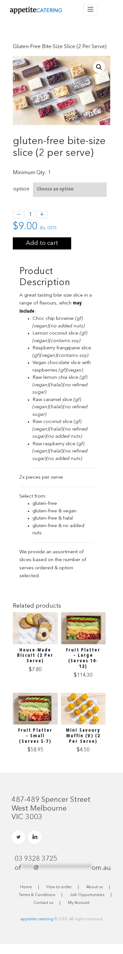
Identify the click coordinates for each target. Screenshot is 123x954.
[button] (99, 67)
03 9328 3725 (36, 859)
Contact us (43, 903)
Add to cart (42, 243)
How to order (59, 887)
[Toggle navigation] (90, 10)
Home (26, 887)
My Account (79, 903)
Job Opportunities (87, 895)
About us (94, 887)
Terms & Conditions (37, 895)
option (21, 189)
